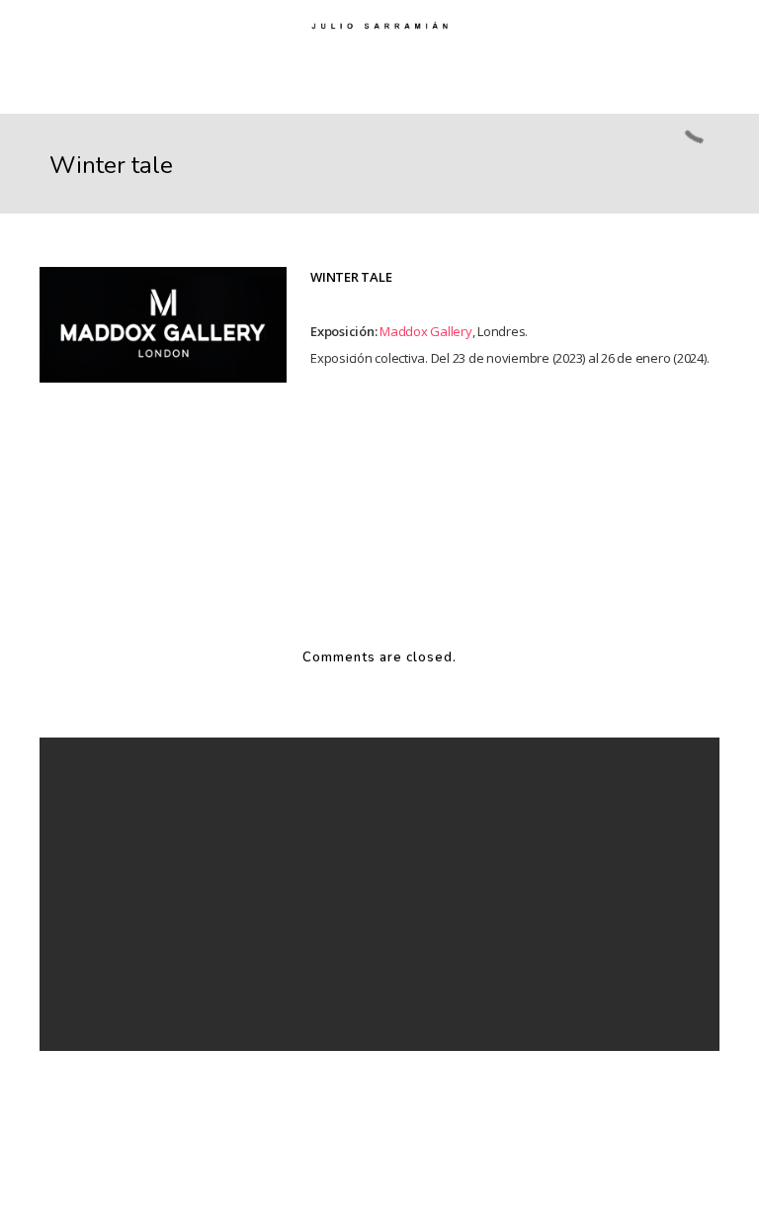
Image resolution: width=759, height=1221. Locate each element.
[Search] (490, 824)
